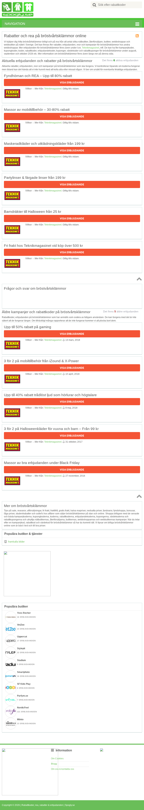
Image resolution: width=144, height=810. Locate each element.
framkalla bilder (16, 541)
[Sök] (94, 5)
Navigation (15, 24)
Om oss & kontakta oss (62, 769)
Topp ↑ (138, 279)
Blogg (54, 763)
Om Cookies (57, 758)
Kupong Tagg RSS (137, 36)
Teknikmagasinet (90, 47)
